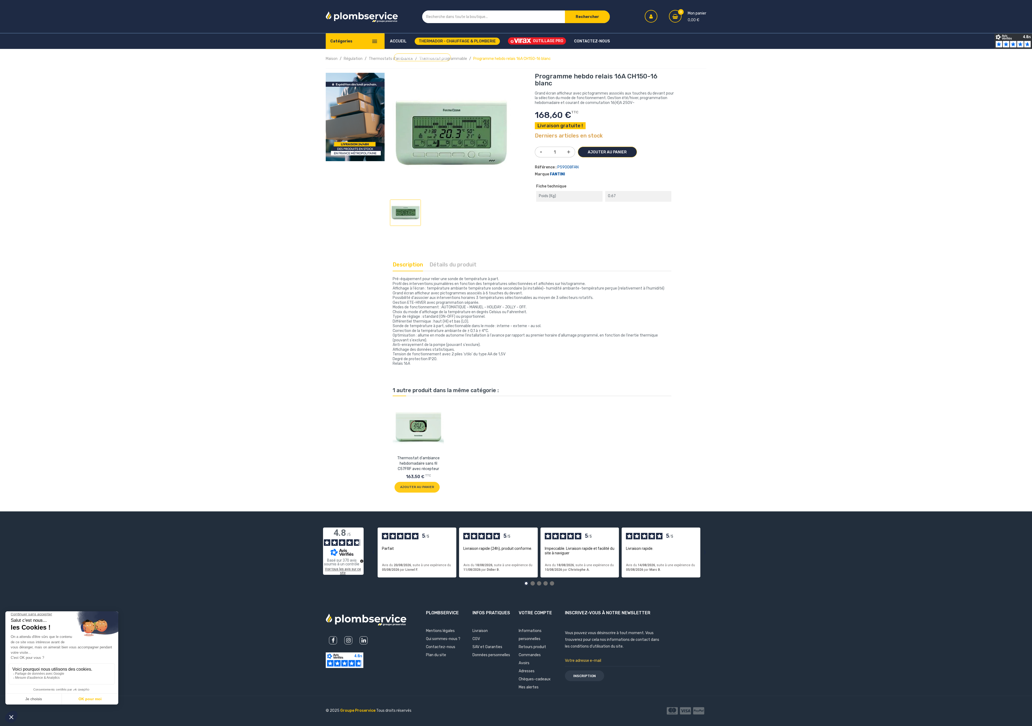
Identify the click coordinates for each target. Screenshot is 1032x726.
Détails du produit (452, 264)
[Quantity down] (541, 150)
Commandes (530, 655)
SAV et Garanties (487, 647)
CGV (476, 639)
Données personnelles (491, 655)
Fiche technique (551, 186)
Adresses (527, 671)
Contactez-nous (440, 647)
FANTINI (557, 174)
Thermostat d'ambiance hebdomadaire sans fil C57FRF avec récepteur (418, 463)
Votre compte (535, 612)
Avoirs (524, 663)
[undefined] (362, 561)
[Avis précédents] (373, 552)
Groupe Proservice (358, 710)
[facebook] (333, 640)
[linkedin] (364, 640)
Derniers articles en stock (569, 135)
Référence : (546, 167)
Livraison (480, 631)
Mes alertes (529, 687)
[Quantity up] (568, 150)
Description (408, 264)
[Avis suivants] (704, 552)
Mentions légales (440, 631)
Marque (542, 174)
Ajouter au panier (607, 152)
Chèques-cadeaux (535, 679)
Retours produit (532, 647)
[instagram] (348, 640)
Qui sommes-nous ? (443, 639)
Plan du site (436, 655)
